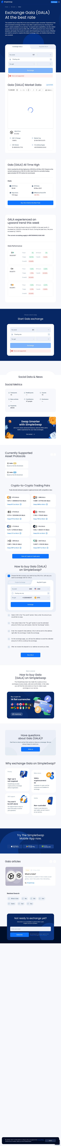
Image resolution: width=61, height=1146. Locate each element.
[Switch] (51, 59)
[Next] (55, 454)
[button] (30, 592)
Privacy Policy (33, 935)
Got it (50, 1140)
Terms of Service (43, 935)
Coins (27, 870)
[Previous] (52, 454)
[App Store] (14, 846)
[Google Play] (30, 846)
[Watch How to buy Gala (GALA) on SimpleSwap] (30, 705)
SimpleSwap (30, 883)
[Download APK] (46, 846)
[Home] (6, 2)
